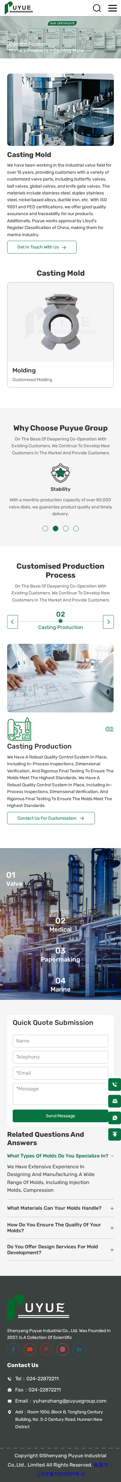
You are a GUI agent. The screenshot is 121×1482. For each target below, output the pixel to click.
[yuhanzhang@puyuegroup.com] (114, 1101)
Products (37, 50)
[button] (45, 528)
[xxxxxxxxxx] (114, 1117)
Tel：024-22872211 (37, 1379)
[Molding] (60, 322)
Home (15, 50)
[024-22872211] (114, 1084)
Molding (24, 370)
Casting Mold (68, 50)
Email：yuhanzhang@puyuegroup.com (60, 1401)
